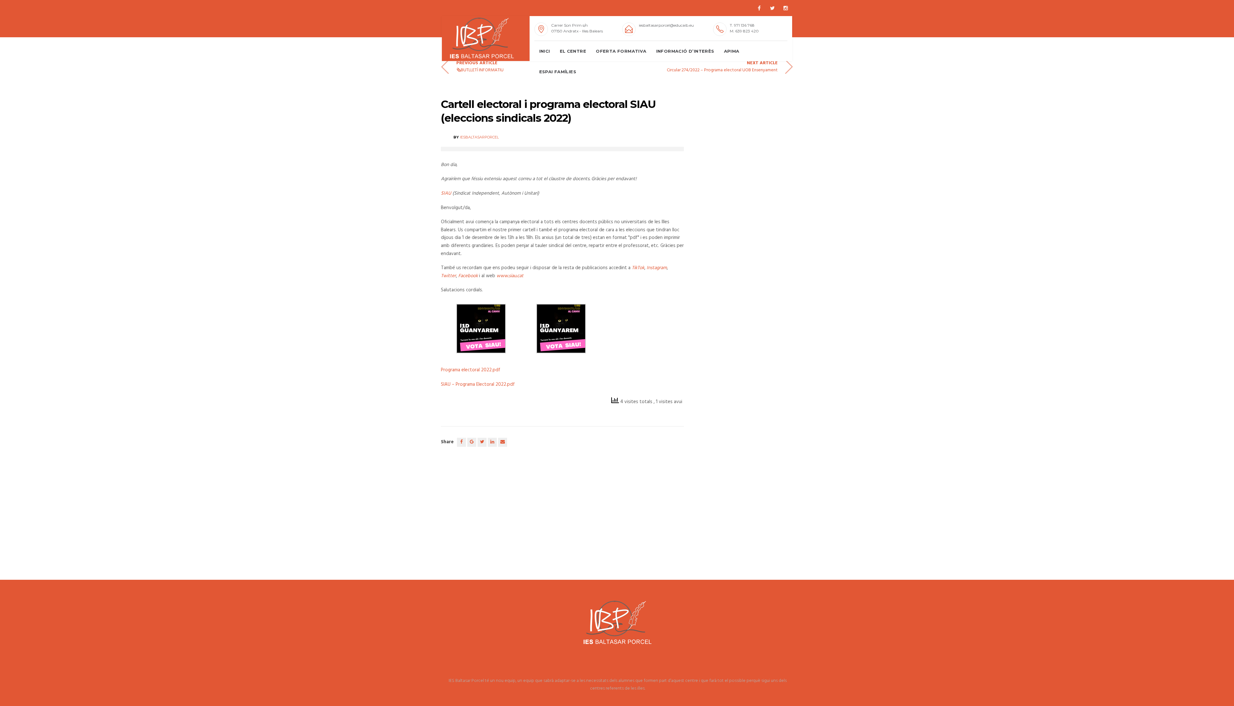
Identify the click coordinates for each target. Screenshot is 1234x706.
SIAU (446, 193)
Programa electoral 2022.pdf (470, 370)
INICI (544, 51)
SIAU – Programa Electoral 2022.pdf (478, 384)
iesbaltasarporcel (479, 137)
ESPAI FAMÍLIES (558, 71)
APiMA (731, 51)
